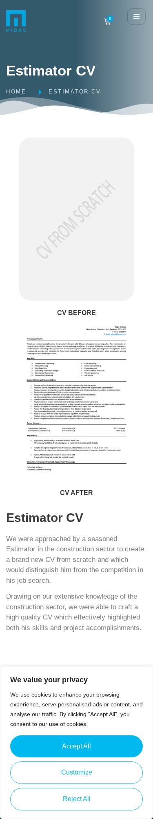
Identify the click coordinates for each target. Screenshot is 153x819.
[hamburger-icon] (136, 16)
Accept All (76, 746)
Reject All (77, 798)
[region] (76, 742)
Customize (76, 772)
